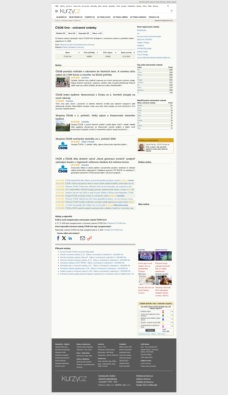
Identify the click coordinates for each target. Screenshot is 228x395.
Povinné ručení (60, 366)
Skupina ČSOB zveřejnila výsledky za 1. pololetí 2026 (86, 138)
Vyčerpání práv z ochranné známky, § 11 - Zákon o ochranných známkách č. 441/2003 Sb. (95, 266)
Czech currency (146, 363)
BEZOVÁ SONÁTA (144, 40)
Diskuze (155, 6)
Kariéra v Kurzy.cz (143, 379)
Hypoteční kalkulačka (62, 363)
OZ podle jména (120, 17)
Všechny (91, 45)
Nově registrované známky (148, 27)
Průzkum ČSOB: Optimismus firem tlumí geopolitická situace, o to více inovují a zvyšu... (99, 199)
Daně (121, 366)
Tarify (118, 6)
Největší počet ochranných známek (151, 100)
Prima (139, 110)
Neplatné (72, 47)
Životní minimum (60, 360)
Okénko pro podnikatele (148, 140)
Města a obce (123, 347)
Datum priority (126, 52)
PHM (104, 364)
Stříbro (114, 361)
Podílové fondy (110, 350)
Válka (150, 6)
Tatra (139, 115)
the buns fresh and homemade (149, 36)
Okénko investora (161, 250)
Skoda (139, 105)
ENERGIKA (141, 30)
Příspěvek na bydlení (62, 355)
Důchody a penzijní (161, 274)
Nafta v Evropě (102, 366)
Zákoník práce (123, 360)
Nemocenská (81, 362)
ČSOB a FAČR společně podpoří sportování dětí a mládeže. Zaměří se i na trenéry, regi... (100, 208)
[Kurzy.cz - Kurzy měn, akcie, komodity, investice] (70, 13)
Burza (100, 347)
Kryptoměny (102, 355)
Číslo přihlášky (89, 52)
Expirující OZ (84, 33)
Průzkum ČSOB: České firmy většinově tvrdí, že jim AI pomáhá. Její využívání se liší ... (99, 186)
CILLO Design (142, 55)
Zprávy (62, 6)
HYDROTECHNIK (144, 49)
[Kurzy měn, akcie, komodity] (74, 380)
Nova (139, 108)
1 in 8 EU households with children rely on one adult (85, 205)
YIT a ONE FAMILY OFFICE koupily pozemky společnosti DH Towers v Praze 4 (96, 190)
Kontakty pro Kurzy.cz (145, 382)
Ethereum (115, 355)
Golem (139, 126)
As (138, 77)
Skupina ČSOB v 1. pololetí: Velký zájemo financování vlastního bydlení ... (99, 144)
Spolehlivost (153, 347)
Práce (145, 6)
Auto (142, 347)
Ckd (138, 118)
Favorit (139, 120)
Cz (138, 93)
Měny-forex (142, 274)
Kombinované (80, 45)
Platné (64, 47)
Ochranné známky (67, 20)
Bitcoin (105, 6)
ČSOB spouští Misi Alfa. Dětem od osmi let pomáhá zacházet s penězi (92, 180)
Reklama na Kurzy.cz (144, 376)
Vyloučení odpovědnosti (107, 379)
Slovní (71, 45)
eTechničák (149, 352)
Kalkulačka (131, 6)
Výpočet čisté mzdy (61, 347)
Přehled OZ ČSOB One (116, 223)
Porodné (88, 362)
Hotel (139, 87)
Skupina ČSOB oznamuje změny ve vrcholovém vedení (87, 196)
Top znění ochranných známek (149, 65)
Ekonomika (101, 352)
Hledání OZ (60, 33)
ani (138, 33)
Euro (86, 350)
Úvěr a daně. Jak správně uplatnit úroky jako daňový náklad (157, 149)
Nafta (113, 364)
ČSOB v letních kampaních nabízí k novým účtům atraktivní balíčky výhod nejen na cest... (100, 183)
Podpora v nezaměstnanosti (86, 364)
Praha (139, 75)
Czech (139, 72)
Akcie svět (77, 6)
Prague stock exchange (148, 366)
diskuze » (154, 334)
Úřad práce (80, 356)
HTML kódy (152, 385)
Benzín (109, 364)
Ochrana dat (103, 376)
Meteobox (163, 2)
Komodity (141, 250)
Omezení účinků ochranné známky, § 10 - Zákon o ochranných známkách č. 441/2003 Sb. (95, 260)
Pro (138, 70)
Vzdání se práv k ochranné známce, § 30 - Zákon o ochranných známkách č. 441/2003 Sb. (95, 271)
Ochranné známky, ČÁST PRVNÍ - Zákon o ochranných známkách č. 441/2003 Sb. (92, 263)
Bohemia (140, 90)
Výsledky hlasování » (144, 334)
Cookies (112, 376)
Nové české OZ (76, 17)
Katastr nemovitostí (125, 350)
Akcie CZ (69, 6)
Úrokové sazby (81, 347)
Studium (174, 2)
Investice (85, 78)
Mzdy (111, 352)
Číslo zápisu (107, 52)
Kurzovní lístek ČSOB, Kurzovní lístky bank (77, 252)
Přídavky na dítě (60, 352)
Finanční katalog (146, 354)
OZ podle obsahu (138, 17)
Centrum (140, 82)
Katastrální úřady (124, 352)
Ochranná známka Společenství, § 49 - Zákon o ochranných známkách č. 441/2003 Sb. (94, 268)
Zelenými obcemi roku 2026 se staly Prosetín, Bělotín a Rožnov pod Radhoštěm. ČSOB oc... (101, 193)
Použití (139, 385)
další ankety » (162, 334)
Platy (90, 356)
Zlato (99, 6)
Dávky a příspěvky (83, 359)
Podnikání (122, 344)
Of (138, 85)
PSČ (130, 347)
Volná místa (86, 353)
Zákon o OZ (97, 33)
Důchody (79, 367)
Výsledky (85, 122)
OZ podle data (104, 17)
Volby (142, 357)
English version (146, 360)
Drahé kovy (102, 358)
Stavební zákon (124, 363)
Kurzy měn (85, 6)
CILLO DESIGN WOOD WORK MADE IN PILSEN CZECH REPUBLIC (155, 58)
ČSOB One (67, 56)
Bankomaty (86, 344)
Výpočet (67, 344)
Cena (146, 347)
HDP (107, 352)
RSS (145, 385)
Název (67, 52)
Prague (139, 80)
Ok (138, 123)
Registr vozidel (145, 350)
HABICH (140, 46)
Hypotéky (112, 6)
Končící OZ (90, 17)
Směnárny (80, 350)
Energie (123, 6)
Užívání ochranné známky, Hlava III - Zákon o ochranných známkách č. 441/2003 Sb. (93, 257)
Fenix (139, 113)
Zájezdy (152, 2)
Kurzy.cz (57, 20)
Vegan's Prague (143, 42)
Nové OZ (71, 33)
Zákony (138, 6)
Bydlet (169, 2)
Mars (139, 128)
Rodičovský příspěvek (62, 358)
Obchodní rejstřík (144, 2)
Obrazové (64, 45)
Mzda (86, 356)
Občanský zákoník (125, 358)
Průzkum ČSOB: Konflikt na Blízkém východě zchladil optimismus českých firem (96, 202)
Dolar (90, 350)
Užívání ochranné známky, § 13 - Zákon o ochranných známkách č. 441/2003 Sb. (91, 254)
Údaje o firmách (88, 142)
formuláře (127, 366)
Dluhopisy (101, 350)
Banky (79, 344)
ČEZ (104, 347)
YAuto (157, 2)
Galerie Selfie (142, 52)
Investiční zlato (106, 361)
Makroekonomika (121, 205)
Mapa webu (148, 357)
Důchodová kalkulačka (62, 350)
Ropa (100, 364)
